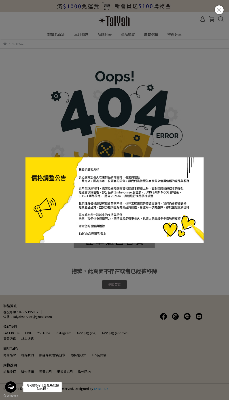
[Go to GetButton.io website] (11, 395)
